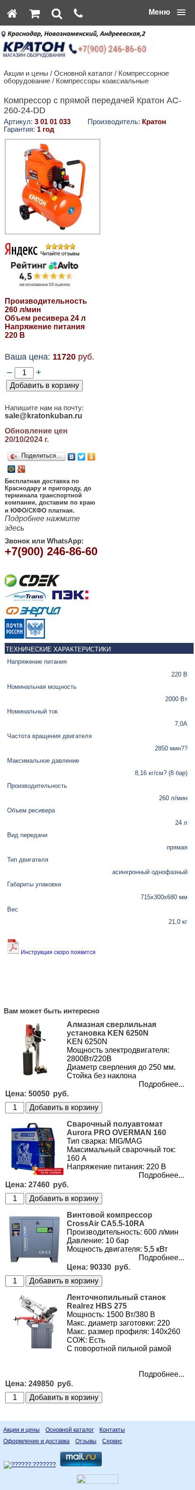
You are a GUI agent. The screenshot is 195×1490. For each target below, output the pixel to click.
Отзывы (86, 1441)
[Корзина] (34, 13)
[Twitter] (82, 457)
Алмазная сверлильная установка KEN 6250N (111, 1028)
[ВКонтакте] (72, 457)
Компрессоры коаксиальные (102, 81)
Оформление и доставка (36, 1441)
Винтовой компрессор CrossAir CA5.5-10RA (109, 1219)
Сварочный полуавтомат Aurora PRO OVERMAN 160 (116, 1128)
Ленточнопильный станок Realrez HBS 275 (116, 1301)
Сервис (112, 1441)
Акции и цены (26, 73)
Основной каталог (83, 73)
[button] (167, 12)
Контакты (112, 1430)
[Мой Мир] (12, 469)
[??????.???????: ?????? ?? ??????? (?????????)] (30, 1465)
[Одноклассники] (92, 457)
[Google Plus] (22, 469)
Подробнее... (161, 1084)
